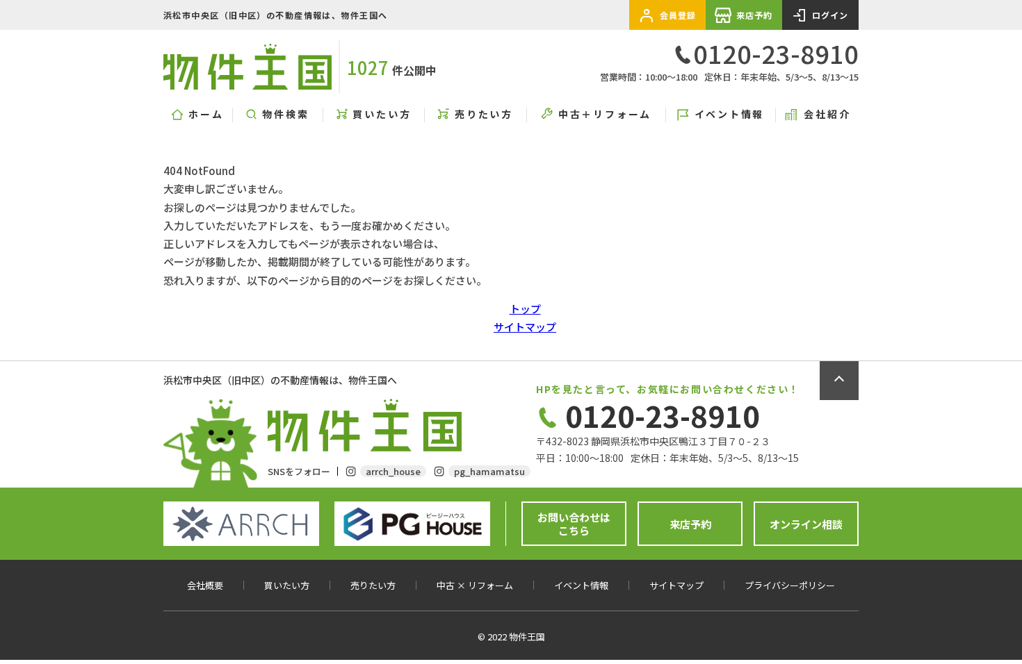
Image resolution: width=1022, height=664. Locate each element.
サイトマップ (525, 326)
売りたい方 (484, 114)
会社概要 (205, 585)
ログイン (830, 15)
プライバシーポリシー (790, 585)
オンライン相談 (806, 524)
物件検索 (285, 114)
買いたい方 (381, 114)
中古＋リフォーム (604, 114)
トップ (525, 308)
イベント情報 (730, 114)
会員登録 (678, 15)
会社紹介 (827, 114)
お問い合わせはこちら (573, 524)
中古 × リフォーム (475, 585)
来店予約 (754, 15)
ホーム (205, 114)
